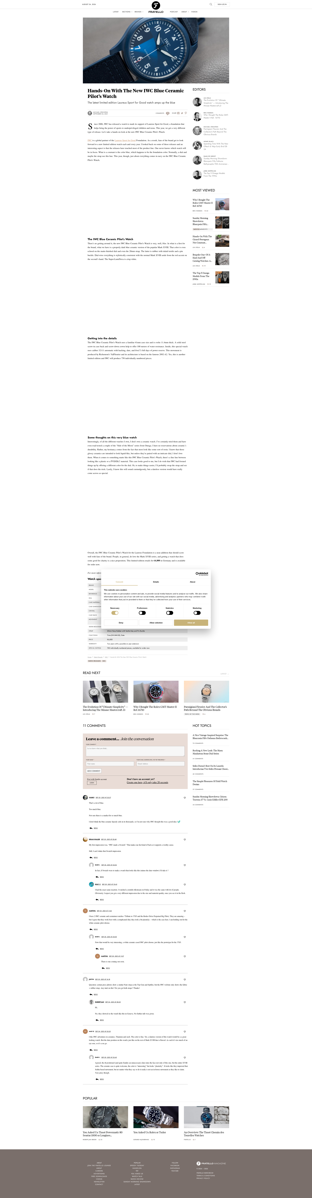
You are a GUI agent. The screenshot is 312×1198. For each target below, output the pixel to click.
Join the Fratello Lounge (99, 1165)
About (184, 12)
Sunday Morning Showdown (137, 1182)
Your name (90, 760)
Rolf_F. (98, 884)
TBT (137, 1171)
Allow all (191, 623)
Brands (138, 12)
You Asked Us (137, 1174)
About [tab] (192, 582)
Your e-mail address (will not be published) (150, 760)
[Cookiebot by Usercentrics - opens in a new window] (197, 574)
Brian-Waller (94, 839)
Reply (96, 828)
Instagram (175, 1168)
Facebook (175, 1165)
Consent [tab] (119, 582)
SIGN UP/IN (222, 4)
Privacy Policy (203, 1178)
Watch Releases (94, 661)
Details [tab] (156, 582)
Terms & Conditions (206, 1175)
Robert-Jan (99, 1002)
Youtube (175, 1171)
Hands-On (137, 1168)
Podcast (174, 12)
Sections (126, 12)
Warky (91, 797)
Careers (99, 1171)
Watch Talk (137, 1176)
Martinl (92, 911)
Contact (99, 1184)
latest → (225, 674)
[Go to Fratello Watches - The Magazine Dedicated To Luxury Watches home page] (156, 2)
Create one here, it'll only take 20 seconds (147, 782)
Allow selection (156, 623)
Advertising (99, 1174)
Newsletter (99, 1182)
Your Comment (91, 744)
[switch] (142, 613)
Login (92, 783)
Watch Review (137, 1179)
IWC (90, 140)
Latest (116, 12)
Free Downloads (99, 1176)
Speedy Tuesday (137, 1165)
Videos (194, 12)
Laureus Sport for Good (125, 140)
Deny (121, 623)
